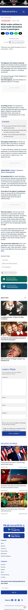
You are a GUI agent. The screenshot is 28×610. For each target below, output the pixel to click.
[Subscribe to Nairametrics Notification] (25, 607)
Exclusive (3, 564)
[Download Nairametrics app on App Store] (14, 535)
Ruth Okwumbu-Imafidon (14, 38)
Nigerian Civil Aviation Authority (9, 263)
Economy (3, 567)
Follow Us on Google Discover (17, 42)
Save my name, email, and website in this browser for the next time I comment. (14, 423)
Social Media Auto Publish (8, 609)
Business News (8, 17)
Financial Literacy (5, 574)
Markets (3, 569)
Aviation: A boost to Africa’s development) (12, 171)
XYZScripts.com (21, 609)
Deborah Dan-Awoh (23, 490)
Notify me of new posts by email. (11, 430)
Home (2, 17)
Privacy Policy (4, 551)
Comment (5, 377)
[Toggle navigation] (23, 11)
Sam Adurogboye (6, 267)
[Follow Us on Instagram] (19, 600)
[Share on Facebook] (7, 33)
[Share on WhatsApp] (16, 33)
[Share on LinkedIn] (12, 33)
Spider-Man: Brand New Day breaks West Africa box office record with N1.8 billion (13, 486)
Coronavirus (5, 260)
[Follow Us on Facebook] (12, 600)
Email (4, 405)
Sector (2, 572)
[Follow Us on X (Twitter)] (22, 600)
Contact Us (3, 548)
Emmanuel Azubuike (23, 467)
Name (4, 397)
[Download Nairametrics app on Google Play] (14, 529)
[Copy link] (20, 33)
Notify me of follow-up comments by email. (14, 428)
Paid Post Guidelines (6, 556)
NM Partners (4, 553)
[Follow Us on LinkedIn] (15, 600)
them (2, 251)
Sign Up (14, 592)
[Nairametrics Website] (9, 11)
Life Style (3, 577)
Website (4, 413)
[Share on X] (3, 33)
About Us (3, 546)
